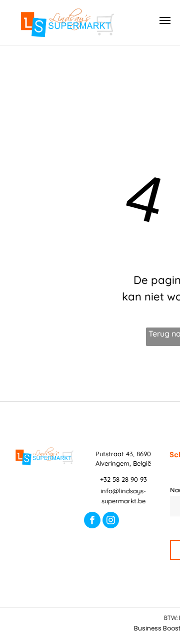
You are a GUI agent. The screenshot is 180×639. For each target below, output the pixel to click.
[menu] (165, 21)
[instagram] (110, 521)
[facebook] (92, 521)
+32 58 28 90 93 (123, 479)
